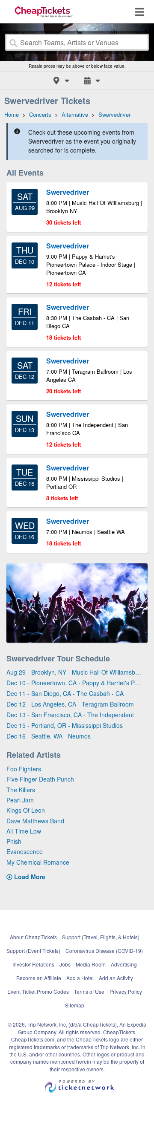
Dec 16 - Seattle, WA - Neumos (48, 736)
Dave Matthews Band (35, 821)
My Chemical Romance (37, 862)
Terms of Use (89, 991)
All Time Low (23, 831)
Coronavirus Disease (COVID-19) (104, 950)
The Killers (20, 789)
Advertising (124, 964)
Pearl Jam (20, 800)
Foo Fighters (23, 769)
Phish (13, 841)
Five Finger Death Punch (40, 779)
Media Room (91, 964)
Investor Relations (33, 964)
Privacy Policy (126, 991)
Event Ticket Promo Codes (38, 991)
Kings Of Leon (25, 810)
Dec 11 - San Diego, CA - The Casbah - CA (65, 693)
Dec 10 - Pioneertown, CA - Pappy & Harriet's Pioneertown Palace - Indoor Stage (73, 683)
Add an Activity (116, 977)
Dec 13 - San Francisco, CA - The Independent (70, 714)
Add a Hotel (80, 977)
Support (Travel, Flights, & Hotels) (100, 937)
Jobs (65, 964)
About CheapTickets (33, 937)
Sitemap (74, 1005)
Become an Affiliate (38, 977)
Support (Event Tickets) (33, 950)
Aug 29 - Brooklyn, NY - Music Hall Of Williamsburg (73, 672)
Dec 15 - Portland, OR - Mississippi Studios (64, 725)
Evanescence (24, 851)
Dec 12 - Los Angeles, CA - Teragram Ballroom (70, 704)
